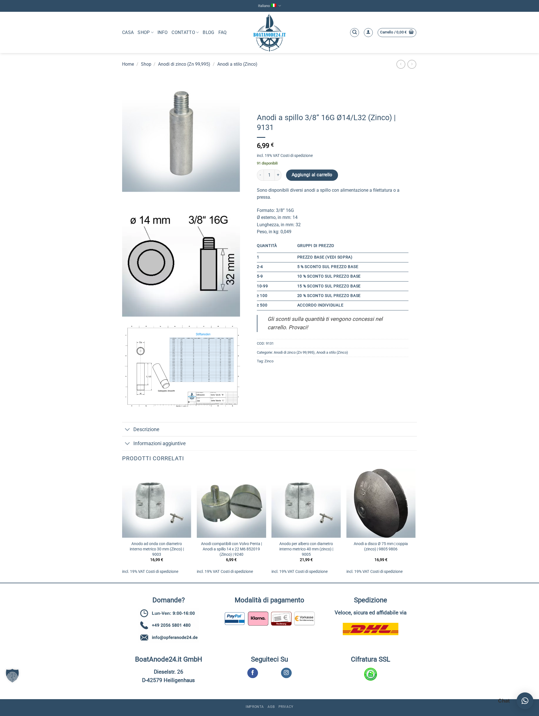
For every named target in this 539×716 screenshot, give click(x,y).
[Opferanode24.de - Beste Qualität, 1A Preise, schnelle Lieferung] (269, 32)
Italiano (264, 6)
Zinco (268, 361)
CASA (128, 32)
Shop (144, 32)
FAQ (222, 32)
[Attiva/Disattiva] (127, 430)
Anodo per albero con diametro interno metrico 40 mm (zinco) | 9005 (306, 549)
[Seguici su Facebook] (252, 673)
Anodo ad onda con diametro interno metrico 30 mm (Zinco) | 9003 (157, 549)
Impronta (255, 707)
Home (128, 64)
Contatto (183, 32)
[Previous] (122, 525)
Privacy (285, 707)
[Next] (415, 525)
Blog (208, 32)
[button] (354, 32)
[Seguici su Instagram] (286, 673)
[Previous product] (411, 64)
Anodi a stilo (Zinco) (237, 64)
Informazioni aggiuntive (159, 443)
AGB (271, 707)
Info (162, 32)
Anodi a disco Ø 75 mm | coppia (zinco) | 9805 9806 (381, 546)
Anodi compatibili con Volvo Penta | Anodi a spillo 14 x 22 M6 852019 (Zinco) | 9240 (231, 549)
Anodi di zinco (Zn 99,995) (184, 64)
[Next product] (400, 64)
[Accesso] (368, 32)
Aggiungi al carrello (312, 174)
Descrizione (146, 429)
